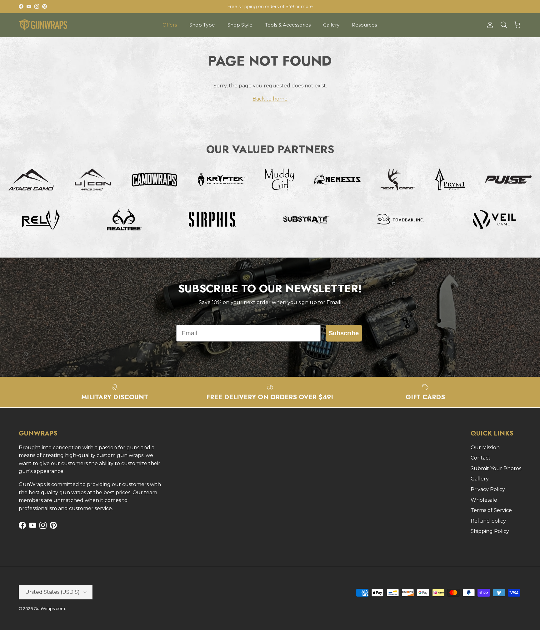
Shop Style (240, 25)
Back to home (270, 99)
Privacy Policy (488, 489)
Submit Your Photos (496, 468)
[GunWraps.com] (43, 25)
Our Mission (485, 447)
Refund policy (488, 521)
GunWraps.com (49, 608)
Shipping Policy (490, 531)
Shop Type (202, 25)
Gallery (331, 25)
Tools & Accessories (288, 25)
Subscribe (344, 333)
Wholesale (484, 500)
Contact (481, 458)
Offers (169, 25)
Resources (364, 25)
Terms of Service (491, 510)
